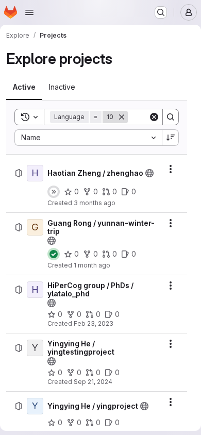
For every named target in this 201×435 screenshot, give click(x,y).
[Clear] (154, 117)
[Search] (170, 117)
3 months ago (94, 203)
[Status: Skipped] (53, 192)
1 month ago (92, 265)
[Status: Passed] (53, 254)
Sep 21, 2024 (93, 382)
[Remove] (121, 117)
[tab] (24, 87)
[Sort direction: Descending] (170, 137)
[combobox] (88, 137)
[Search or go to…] (161, 12)
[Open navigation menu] (29, 12)
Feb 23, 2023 (93, 323)
